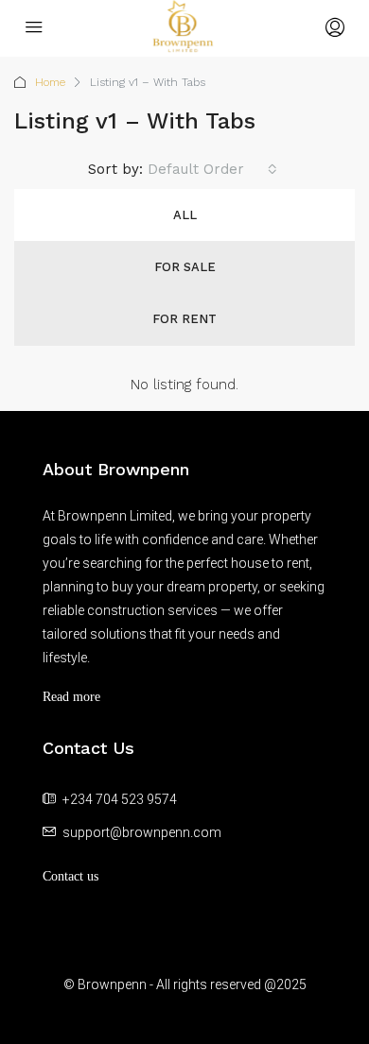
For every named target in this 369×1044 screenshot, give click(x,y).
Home (50, 82)
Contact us (70, 876)
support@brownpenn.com (141, 832)
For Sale (185, 267)
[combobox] (212, 169)
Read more (71, 697)
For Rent (184, 319)
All (185, 215)
